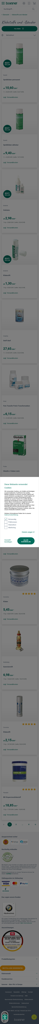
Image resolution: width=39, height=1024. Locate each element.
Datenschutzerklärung (11, 515)
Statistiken (12, 525)
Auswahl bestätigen (8, 541)
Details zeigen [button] (27, 532)
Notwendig (12, 519)
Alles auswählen (26, 540)
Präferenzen (12, 522)
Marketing (12, 527)
